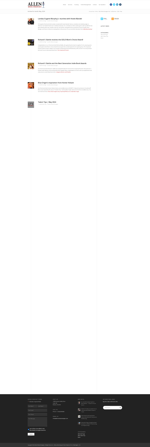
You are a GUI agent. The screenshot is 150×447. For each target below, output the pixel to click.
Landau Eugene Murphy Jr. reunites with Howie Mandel (60, 19)
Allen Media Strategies (53, 20)
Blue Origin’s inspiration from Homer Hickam (56, 83)
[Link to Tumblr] (120, 4)
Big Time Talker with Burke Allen (110, 401)
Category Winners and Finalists (63, 72)
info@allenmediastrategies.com (60, 418)
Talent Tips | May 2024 (47, 102)
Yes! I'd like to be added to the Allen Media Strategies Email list (38, 429)
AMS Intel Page (43, 20)
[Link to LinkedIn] (117, 4)
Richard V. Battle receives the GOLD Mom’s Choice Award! (60, 40)
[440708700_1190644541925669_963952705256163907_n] (31, 21)
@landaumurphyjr (87, 29)
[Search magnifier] (120, 408)
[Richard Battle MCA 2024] (31, 42)
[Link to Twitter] (114, 4)
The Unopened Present (63, 50)
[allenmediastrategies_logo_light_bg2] (31, 105)
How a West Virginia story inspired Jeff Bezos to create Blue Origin (63, 91)
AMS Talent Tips (43, 104)
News (102, 38)
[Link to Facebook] (111, 4)
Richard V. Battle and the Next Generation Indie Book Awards (62, 63)
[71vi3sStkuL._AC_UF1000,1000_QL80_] (31, 66)
